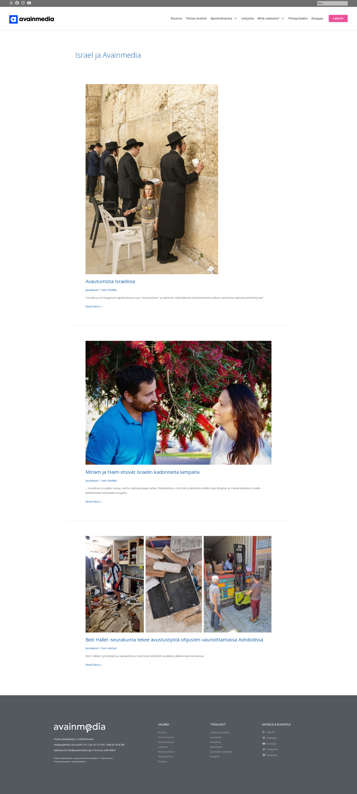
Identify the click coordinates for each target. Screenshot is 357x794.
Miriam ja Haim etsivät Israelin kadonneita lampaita (143, 472)
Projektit (215, 756)
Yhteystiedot (165, 756)
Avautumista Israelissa (110, 281)
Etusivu (162, 732)
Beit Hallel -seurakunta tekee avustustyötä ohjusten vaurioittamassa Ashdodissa (174, 639)
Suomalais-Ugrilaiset (221, 751)
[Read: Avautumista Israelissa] (152, 179)
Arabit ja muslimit (219, 732)
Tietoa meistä (166, 737)
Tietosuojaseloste (62, 761)
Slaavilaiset (216, 747)
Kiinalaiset (215, 742)
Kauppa (162, 761)
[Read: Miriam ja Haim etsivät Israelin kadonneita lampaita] (178, 402)
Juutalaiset (92, 290)
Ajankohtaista (166, 742)
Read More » (94, 306)
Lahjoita (163, 747)
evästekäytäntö (79, 761)
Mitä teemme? (166, 751)
